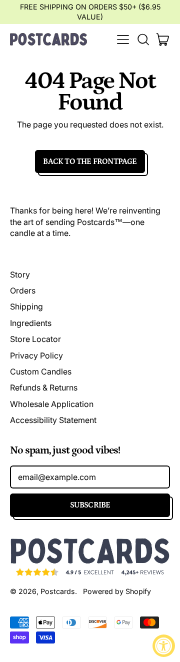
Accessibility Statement (53, 420)
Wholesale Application (52, 404)
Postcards (57, 591)
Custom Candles (41, 371)
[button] (143, 39)
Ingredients (31, 323)
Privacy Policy (36, 355)
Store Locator (35, 339)
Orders (23, 291)
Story (20, 275)
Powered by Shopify (117, 591)
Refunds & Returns (44, 387)
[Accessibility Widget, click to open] (163, 645)
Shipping (26, 307)
